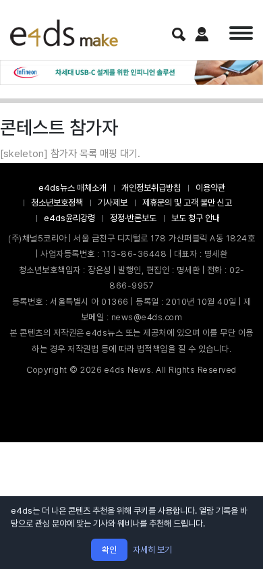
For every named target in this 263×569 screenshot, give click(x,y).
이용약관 (210, 188)
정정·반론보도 (133, 218)
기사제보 (112, 203)
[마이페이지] (202, 34)
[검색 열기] (178, 34)
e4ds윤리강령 (69, 218)
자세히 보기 (152, 550)
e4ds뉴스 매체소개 (72, 188)
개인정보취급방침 (151, 188)
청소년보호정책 (57, 203)
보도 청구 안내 (195, 218)
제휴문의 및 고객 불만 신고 (187, 203)
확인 (109, 550)
